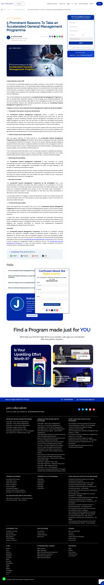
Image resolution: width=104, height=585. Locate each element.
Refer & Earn (40, 536)
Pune (7, 550)
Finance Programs (11, 486)
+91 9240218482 (68, 399)
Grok (45, 256)
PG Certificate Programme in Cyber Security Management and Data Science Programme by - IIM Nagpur (83, 517)
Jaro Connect (72, 556)
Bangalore (8, 556)
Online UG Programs (11, 484)
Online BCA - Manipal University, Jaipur (16, 429)
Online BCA (40, 484)
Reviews (71, 550)
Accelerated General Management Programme (37, 239)
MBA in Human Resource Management (47, 552)
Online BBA (40, 486)
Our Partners (40, 531)
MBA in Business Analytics (44, 557)
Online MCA (40, 483)
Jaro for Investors (83, 3)
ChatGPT (14, 256)
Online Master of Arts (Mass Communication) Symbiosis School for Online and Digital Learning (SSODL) (50, 450)
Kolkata (8, 568)
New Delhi (8, 561)
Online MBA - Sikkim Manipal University (47, 465)
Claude (36, 256)
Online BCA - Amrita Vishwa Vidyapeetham (17, 423)
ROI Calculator (10, 533)
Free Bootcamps (73, 554)
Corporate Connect (52, 3)
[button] (92, 4)
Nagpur (8, 565)
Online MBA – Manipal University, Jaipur (47, 462)
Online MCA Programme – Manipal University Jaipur (50, 463)
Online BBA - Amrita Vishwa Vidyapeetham (17, 422)
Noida (7, 559)
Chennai (8, 552)
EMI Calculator (10, 536)
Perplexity (25, 256)
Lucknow (8, 572)
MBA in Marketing (41, 550)
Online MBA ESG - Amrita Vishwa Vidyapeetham (50, 427)
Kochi (7, 574)
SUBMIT (81, 43)
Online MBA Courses (11, 481)
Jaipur (7, 567)
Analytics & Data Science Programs (15, 490)
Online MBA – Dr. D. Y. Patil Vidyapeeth (47, 467)
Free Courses (72, 552)
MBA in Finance (41, 548)
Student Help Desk (42, 535)
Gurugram (9, 557)
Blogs (68, 3)
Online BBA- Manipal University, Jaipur (16, 427)
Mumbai (8, 548)
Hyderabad (9, 554)
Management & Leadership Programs (16, 492)
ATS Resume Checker (12, 531)
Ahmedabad (9, 563)
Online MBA (40, 479)
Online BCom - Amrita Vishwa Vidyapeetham (18, 425)
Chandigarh (9, 570)
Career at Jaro (41, 533)
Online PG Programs (11, 483)
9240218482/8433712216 (35, 412)
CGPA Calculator (10, 538)
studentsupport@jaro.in (86, 399)
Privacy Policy (72, 538)
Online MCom (41, 481)
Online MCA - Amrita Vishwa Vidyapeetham (48, 425)
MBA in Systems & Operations (45, 554)
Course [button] (18, 3)
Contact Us (62, 3)
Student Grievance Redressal (76, 536)
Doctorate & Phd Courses (13, 479)
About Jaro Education (74, 531)
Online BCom (40, 488)
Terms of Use (72, 540)
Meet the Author (32, 315)
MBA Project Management (44, 556)
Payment (71, 533)
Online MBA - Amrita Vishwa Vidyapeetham (48, 423)
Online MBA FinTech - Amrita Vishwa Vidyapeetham (51, 429)
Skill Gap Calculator (11, 535)
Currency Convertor (11, 540)
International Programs (12, 488)
